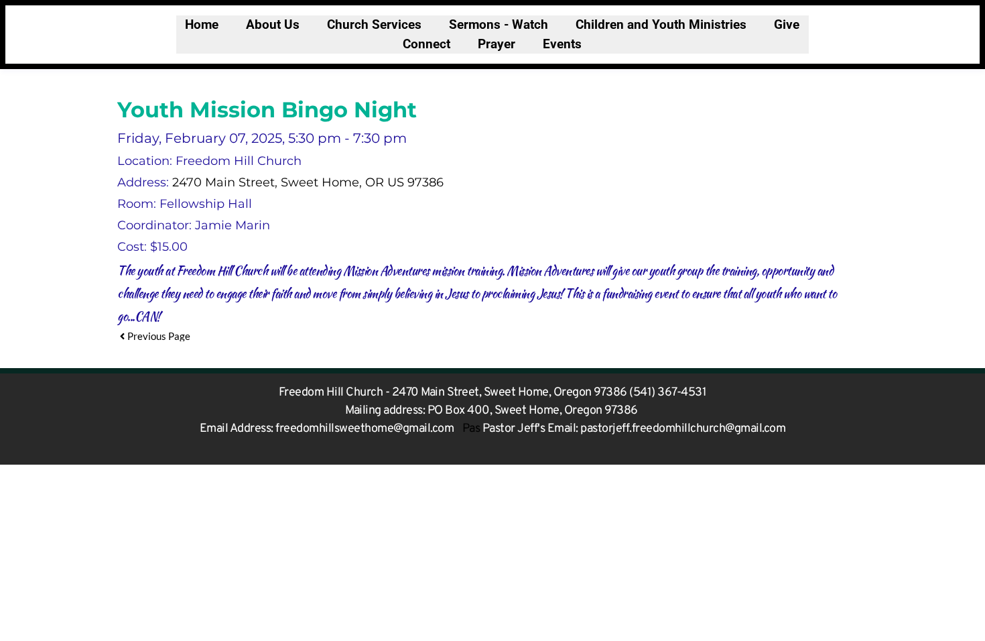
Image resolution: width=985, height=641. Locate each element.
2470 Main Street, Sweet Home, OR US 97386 (308, 182)
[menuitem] (201, 25)
